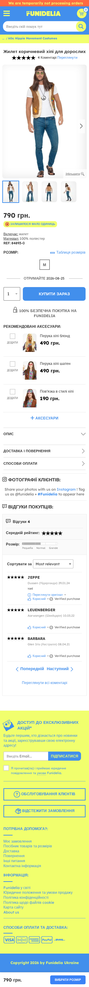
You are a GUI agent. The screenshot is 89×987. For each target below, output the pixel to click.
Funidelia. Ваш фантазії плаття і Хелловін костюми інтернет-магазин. (43, 13)
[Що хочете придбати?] (6, 13)
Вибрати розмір (68, 980)
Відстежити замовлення (48, 810)
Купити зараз (54, 293)
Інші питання (14, 860)
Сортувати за (19, 564)
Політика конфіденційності (26, 897)
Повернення (14, 855)
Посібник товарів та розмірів (27, 846)
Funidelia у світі (17, 887)
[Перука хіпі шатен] (30, 370)
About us (11, 912)
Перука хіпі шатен (55, 363)
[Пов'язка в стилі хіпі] (30, 398)
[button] (81, 126)
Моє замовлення (17, 841)
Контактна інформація (22, 865)
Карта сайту (13, 907)
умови (41, 773)
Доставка (11, 851)
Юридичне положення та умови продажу (38, 892)
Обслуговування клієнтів (47, 794)
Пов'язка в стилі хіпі (57, 391)
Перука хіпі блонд (55, 335)
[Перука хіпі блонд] (30, 342)
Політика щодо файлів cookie (28, 902)
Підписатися (64, 756)
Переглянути (67, 57)
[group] (10, 192)
